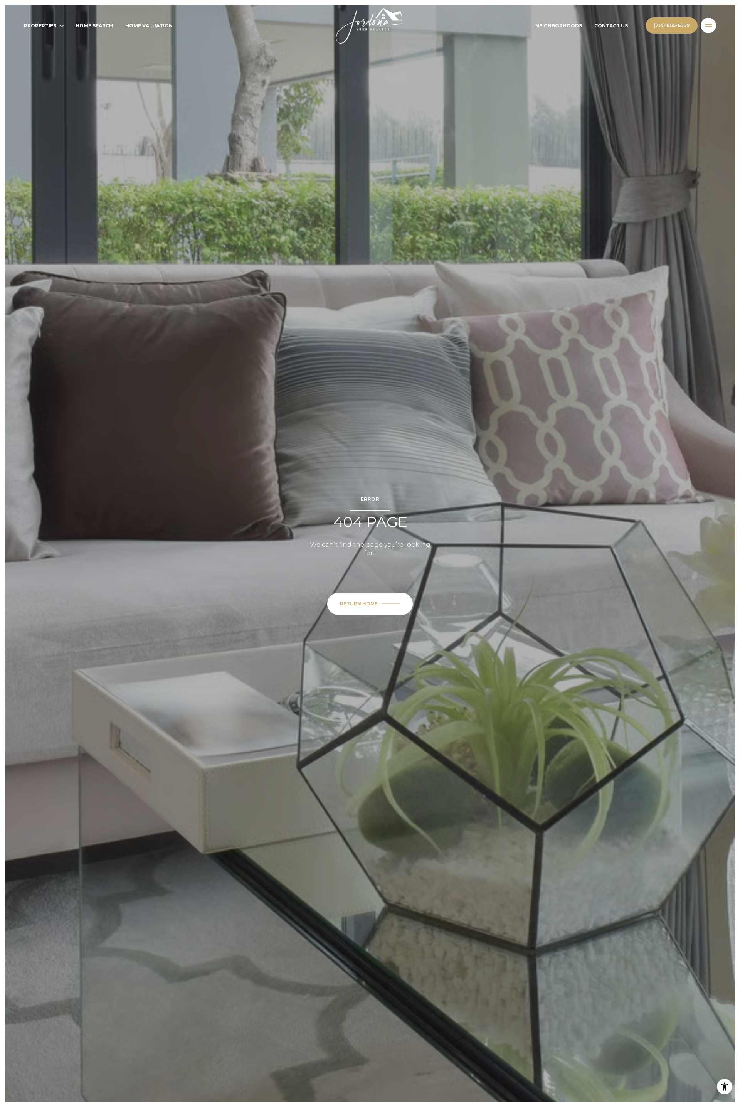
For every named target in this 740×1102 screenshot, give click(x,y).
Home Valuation (149, 26)
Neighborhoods (558, 26)
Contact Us (611, 26)
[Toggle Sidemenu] (708, 25)
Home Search (94, 26)
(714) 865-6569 (672, 25)
